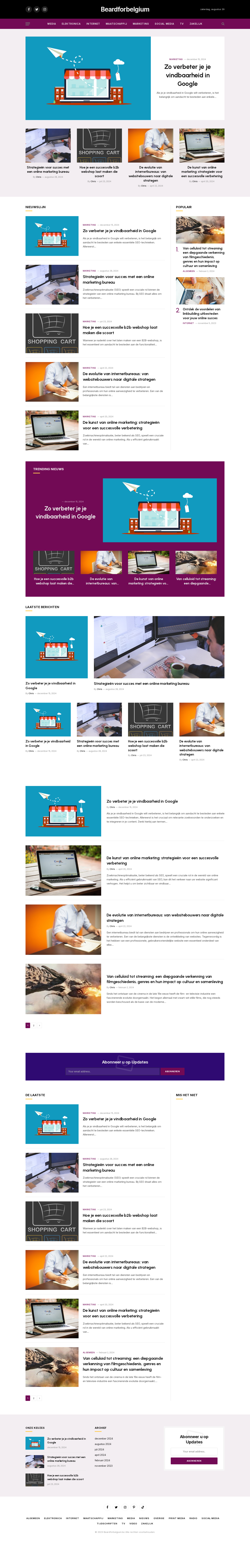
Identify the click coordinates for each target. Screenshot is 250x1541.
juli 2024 (99, 1449)
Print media (177, 1518)
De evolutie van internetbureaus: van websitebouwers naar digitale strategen (151, 173)
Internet (93, 23)
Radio (193, 1518)
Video (133, 1523)
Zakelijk (196, 23)
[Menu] (28, 24)
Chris (38, 177)
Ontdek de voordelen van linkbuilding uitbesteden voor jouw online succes (201, 313)
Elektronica (71, 23)
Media (51, 23)
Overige (159, 1518)
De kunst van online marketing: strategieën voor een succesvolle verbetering (201, 171)
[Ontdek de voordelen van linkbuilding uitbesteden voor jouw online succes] (200, 290)
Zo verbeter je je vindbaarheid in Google (187, 75)
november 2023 (104, 1465)
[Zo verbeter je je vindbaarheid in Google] (88, 78)
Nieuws (144, 1518)
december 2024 (104, 1438)
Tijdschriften (107, 1523)
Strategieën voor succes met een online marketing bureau (48, 169)
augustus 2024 (103, 1444)
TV (182, 23)
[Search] (222, 24)
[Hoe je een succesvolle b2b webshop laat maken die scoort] (99, 145)
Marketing (141, 23)
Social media (164, 23)
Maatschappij (116, 23)
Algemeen (189, 271)
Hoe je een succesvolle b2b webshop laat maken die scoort (99, 171)
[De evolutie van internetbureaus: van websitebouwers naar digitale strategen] (150, 145)
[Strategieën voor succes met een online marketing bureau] (48, 145)
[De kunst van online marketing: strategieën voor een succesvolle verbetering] (202, 145)
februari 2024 (102, 1460)
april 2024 (100, 1454)
